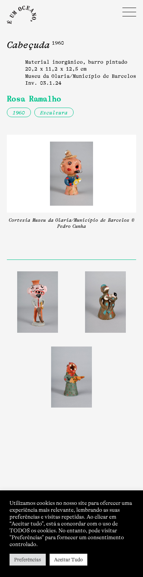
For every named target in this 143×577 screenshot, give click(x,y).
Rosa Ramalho (34, 98)
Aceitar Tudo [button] (68, 559)
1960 (19, 113)
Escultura (53, 113)
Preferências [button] (27, 559)
